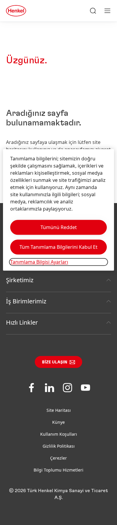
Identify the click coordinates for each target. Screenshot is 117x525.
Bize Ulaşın (54, 362)
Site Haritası (58, 410)
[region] (58, 210)
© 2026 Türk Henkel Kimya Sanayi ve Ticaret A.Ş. (58, 494)
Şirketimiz (19, 280)
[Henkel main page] (16, 11)
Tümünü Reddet (58, 227)
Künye (58, 422)
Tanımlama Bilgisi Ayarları (39, 262)
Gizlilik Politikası (59, 446)
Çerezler (58, 458)
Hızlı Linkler (22, 322)
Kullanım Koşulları (58, 434)
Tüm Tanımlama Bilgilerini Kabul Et (59, 247)
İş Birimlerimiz (26, 301)
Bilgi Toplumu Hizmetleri (58, 470)
